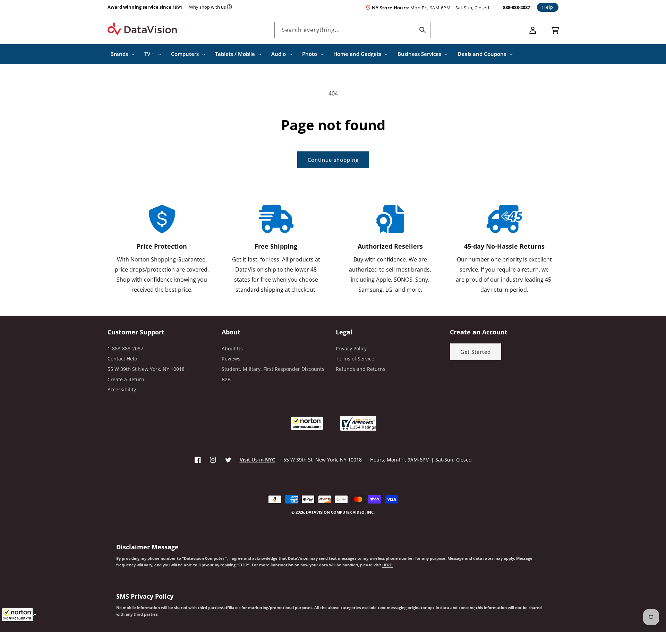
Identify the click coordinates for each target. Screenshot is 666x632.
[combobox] (352, 30)
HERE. (387, 565)
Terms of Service (355, 358)
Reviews (231, 358)
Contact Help (122, 358)
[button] (19, 615)
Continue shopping (333, 159)
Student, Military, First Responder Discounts (273, 369)
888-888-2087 (516, 7)
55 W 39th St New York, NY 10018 (146, 369)
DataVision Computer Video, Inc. (340, 512)
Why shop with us (207, 7)
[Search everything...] (422, 30)
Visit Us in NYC (257, 459)
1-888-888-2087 (125, 348)
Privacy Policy (351, 348)
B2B (226, 379)
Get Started (475, 351)
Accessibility (122, 389)
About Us (232, 348)
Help (547, 7)
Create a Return (126, 379)
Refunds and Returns (360, 369)
